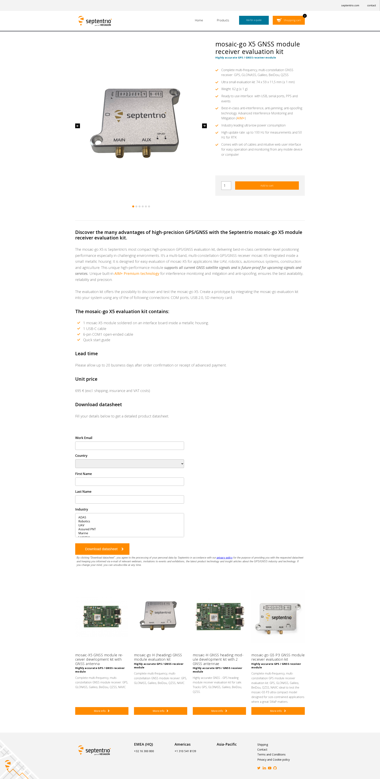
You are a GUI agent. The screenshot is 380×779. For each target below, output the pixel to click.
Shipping (262, 744)
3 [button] (140, 206)
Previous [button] (77, 125)
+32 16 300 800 (144, 751)
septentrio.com (350, 5)
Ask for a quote (254, 20)
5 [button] (146, 206)
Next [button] (204, 125)
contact (371, 5)
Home (199, 20)
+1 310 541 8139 (185, 751)
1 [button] (133, 206)
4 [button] (143, 206)
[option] (141, 125)
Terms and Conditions (271, 754)
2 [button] (136, 206)
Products (223, 20)
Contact (262, 749)
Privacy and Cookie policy (273, 759)
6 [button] (149, 206)
